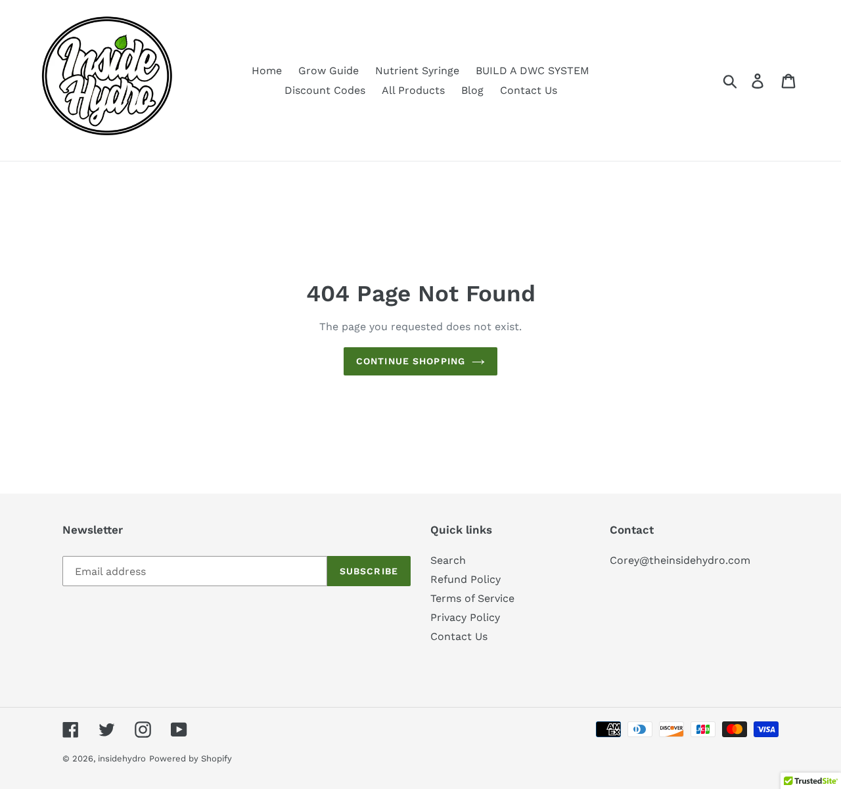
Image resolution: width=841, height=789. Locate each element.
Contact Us (459, 636)
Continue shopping (410, 361)
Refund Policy (465, 579)
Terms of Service (472, 598)
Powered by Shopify (190, 758)
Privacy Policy (465, 617)
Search (448, 560)
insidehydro (122, 758)
